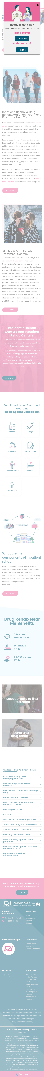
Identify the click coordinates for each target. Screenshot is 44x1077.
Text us (22, 49)
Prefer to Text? (22, 43)
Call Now (22, 38)
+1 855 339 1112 (22, 33)
